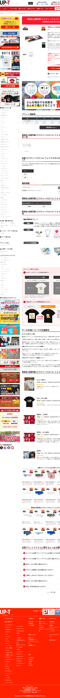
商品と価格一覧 (8, 621)
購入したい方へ (22, 8)
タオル (2, 129)
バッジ (2, 151)
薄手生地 (12, 223)
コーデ (2, 275)
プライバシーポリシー (54, 627)
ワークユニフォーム (5, 211)
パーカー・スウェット (5, 269)
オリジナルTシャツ (5, 110)
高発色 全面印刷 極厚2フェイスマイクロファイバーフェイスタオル (39, 501)
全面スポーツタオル (26, 521)
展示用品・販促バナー (5, 187)
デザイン (3, 266)
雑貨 (2, 180)
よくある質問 (31, 625)
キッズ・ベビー (4, 161)
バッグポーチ (3, 278)
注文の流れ (31, 623)
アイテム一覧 (13, 8)
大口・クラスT (49, 8)
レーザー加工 (3, 195)
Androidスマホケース (5, 146)
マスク (2, 190)
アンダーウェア (4, 168)
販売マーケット (32, 637)
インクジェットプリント (6, 245)
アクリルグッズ (4, 158)
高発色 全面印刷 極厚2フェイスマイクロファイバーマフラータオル (39, 541)
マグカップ (3, 153)
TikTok (30, 663)
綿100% (2, 223)
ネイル (2, 182)
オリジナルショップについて (33, 642)
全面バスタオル (37, 521)
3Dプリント (3, 214)
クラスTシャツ (4, 112)
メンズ (2, 239)
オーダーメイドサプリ (5, 216)
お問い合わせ (53, 640)
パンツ (2, 124)
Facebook (31, 665)
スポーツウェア (4, 163)
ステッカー (3, 156)
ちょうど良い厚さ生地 (4, 226)
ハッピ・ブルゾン (4, 173)
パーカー (3, 122)
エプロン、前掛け (4, 134)
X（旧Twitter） (32, 657)
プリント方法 (5, 243)
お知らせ (3, 294)
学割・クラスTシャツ (43, 623)
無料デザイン (41, 621)
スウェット (3, 127)
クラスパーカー (4, 207)
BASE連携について (32, 639)
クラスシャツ (3, 202)
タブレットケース (4, 175)
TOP (1, 13)
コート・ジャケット (5, 170)
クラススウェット (4, 204)
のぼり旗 (3, 185)
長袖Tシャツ (3, 280)
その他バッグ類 (4, 139)
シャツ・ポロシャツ (5, 271)
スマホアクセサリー (5, 178)
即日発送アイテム (4, 115)
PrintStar (2, 233)
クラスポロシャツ (4, 199)
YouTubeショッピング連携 (44, 630)
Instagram (31, 659)
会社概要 (35, 687)
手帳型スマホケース (5, 141)
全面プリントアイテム (5, 192)
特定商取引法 (52, 621)
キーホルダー (3, 149)
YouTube (30, 661)
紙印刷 (2, 197)
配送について (9, 27)
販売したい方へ (31, 8)
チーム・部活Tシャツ (5, 260)
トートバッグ (3, 132)
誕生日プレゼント (4, 251)
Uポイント (41, 625)
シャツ (2, 120)
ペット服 (3, 166)
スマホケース (3, 273)
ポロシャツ (3, 117)
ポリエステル (13, 225)
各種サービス (40, 8)
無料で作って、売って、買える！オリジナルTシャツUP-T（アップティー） (5, 3)
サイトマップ (52, 623)
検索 (30, 3)
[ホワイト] (26, 145)
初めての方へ (31, 621)
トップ (4, 8)
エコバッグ (3, 137)
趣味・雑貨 (3, 262)
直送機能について (32, 645)
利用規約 (51, 625)
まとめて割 (41, 627)
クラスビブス (3, 209)
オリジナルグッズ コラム (54, 635)
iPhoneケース (4, 144)
